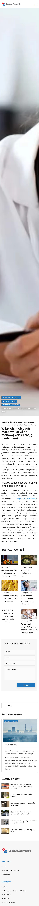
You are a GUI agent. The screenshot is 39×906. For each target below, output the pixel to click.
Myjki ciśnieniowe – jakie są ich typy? (22, 831)
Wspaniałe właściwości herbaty (26, 573)
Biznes (4, 886)
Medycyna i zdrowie (11, 405)
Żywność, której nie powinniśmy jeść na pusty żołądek (10, 598)
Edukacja (5, 898)
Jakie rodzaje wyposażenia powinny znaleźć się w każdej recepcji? (22, 786)
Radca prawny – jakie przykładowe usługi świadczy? (24, 822)
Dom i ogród (6, 894)
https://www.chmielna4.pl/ (27, 499)
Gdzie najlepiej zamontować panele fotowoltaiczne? (21, 813)
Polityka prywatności (10, 870)
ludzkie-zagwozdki (12, 397)
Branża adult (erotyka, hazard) (14, 890)
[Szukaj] (4, 705)
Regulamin (6, 874)
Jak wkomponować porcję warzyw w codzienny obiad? (9, 573)
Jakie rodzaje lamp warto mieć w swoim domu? (23, 804)
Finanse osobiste (8, 902)
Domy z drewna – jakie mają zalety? (21, 795)
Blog (3, 866)
